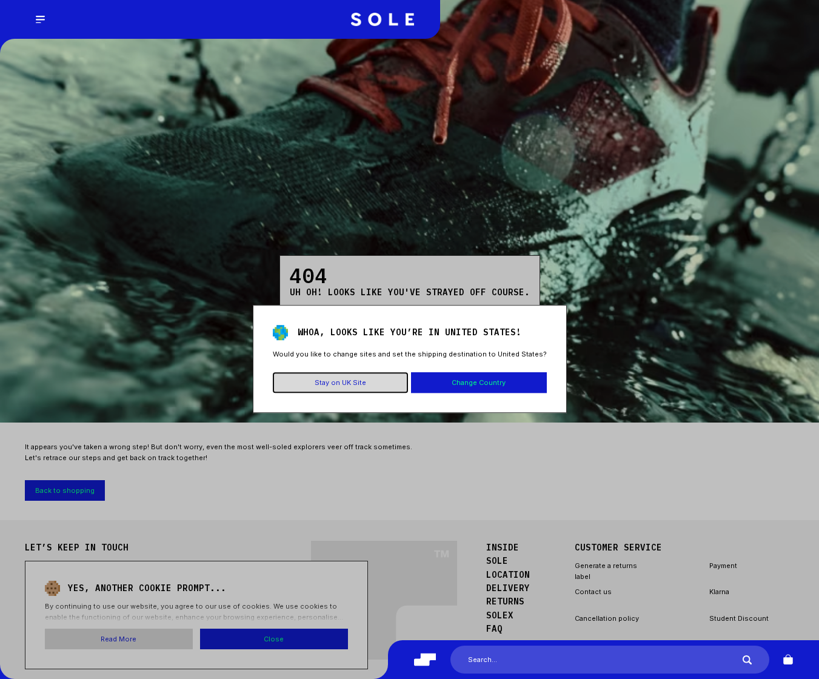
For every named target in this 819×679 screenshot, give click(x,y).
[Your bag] (788, 660)
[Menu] (40, 19)
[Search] (747, 660)
